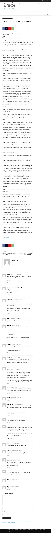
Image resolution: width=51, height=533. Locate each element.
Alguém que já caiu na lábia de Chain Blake (16, 287)
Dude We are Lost (7, 25)
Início (3, 17)
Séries (12, 529)
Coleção (24, 529)
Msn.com (7, 237)
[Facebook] (41, 1)
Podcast (20, 529)
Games (40, 529)
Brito (8, 486)
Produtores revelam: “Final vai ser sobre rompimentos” (26, 254)
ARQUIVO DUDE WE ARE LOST (11, 17)
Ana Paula (9, 450)
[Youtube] (48, 1)
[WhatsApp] (12, 28)
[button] (47, 13)
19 (32, 25)
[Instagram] (42, 1)
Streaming (16, 529)
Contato (44, 529)
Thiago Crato (10, 299)
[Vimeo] (46, 1)
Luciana (8, 318)
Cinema (8, 529)
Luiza (8, 479)
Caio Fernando (10, 404)
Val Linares (9, 419)
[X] (44, 1)
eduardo (9, 471)
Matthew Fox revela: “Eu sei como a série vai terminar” (9, 254)
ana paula (9, 426)
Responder (8, 284)
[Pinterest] (9, 28)
